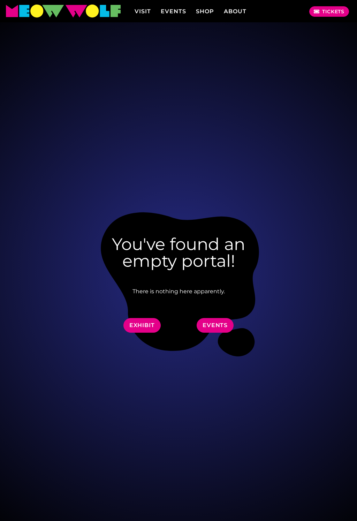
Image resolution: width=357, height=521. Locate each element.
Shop (205, 11)
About (235, 11)
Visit (143, 11)
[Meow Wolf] (63, 11)
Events (173, 11)
